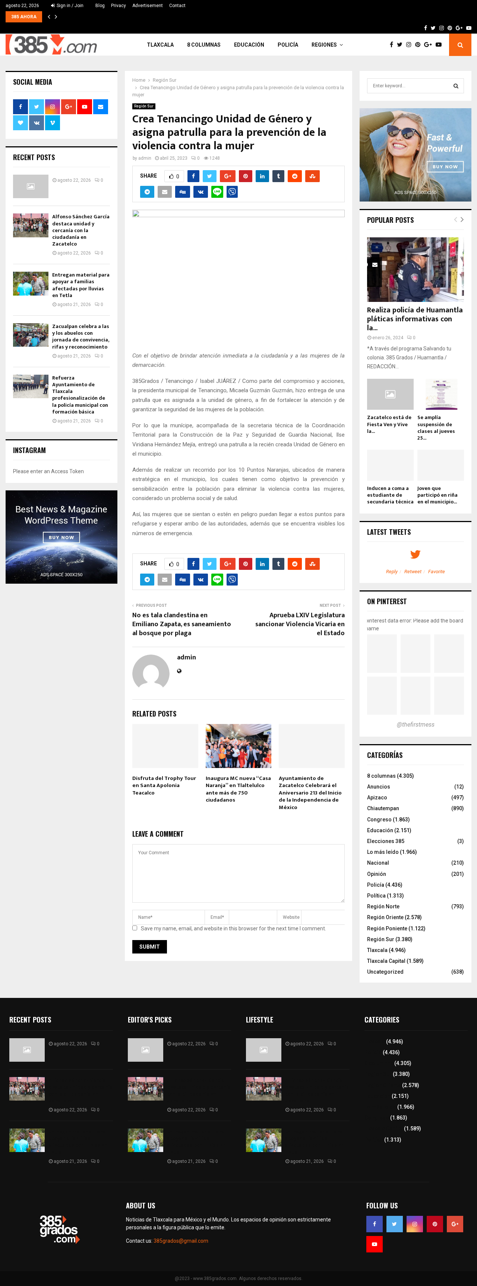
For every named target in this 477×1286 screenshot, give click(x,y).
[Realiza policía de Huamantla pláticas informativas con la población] (415, 269)
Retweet (412, 571)
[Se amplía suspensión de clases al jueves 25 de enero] (440, 394)
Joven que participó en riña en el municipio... (437, 495)
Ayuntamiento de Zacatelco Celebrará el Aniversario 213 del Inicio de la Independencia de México (310, 793)
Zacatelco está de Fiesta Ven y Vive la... (389, 424)
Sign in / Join (69, 5)
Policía (288, 45)
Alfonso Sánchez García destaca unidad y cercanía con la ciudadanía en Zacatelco (81, 230)
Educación (249, 45)
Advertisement (147, 5)
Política (376, 896)
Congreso (379, 820)
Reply (392, 571)
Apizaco (377, 797)
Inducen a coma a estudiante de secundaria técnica (390, 495)
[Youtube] (440, 44)
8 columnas (204, 45)
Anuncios (378, 787)
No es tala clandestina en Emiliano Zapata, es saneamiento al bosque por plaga (181, 624)
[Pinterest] (419, 44)
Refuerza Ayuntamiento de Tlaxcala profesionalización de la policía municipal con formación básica (80, 395)
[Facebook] (393, 44)
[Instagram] (410, 44)
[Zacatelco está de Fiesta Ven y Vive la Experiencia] (390, 394)
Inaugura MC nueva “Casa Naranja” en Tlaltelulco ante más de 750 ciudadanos (238, 789)
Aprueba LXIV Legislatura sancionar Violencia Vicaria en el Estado (300, 624)
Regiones (324, 45)
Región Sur (144, 106)
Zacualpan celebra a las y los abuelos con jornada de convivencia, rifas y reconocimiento (80, 336)
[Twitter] (401, 44)
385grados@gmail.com (181, 1241)
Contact (177, 5)
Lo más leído (383, 852)
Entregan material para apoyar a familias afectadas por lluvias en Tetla (81, 285)
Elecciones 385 (385, 841)
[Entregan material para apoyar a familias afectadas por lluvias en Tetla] (30, 283)
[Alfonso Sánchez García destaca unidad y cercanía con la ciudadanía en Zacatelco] (30, 225)
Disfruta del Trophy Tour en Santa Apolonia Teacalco (164, 785)
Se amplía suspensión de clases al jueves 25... (436, 427)
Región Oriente (385, 917)
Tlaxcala (160, 45)
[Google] (430, 44)
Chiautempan (383, 808)
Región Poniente (387, 928)
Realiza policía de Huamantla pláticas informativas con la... (415, 319)
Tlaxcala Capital (386, 961)
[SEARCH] (456, 85)
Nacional (378, 863)
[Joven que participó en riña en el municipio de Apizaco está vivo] (440, 465)
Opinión (376, 874)
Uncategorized (385, 972)
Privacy (118, 5)
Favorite (436, 571)
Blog (100, 5)
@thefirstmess (416, 724)
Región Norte (383, 906)
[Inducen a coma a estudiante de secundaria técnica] (390, 465)
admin (144, 158)
